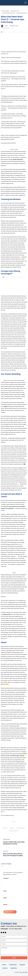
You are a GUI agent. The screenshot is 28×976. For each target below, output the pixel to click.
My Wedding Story (20, 828)
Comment (6, 878)
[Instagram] (5, 932)
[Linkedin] (3, 932)
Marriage (12, 828)
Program (22, 964)
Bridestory (5, 828)
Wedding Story (13, 26)
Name (5, 891)
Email (5, 897)
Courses (5, 968)
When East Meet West (14, 830)
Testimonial (13, 964)
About (4, 964)
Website (5, 904)
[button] (25, 2)
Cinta (6, 26)
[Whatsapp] (1, 932)
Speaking (14, 968)
